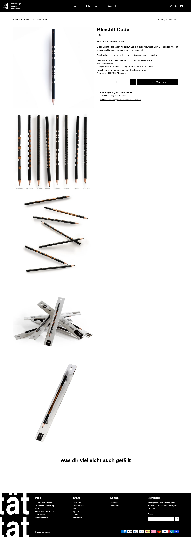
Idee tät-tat (77, 508)
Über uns (92, 6)
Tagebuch (76, 514)
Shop (73, 6)
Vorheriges (162, 19)
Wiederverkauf (41, 517)
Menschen (77, 517)
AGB (37, 508)
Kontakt (112, 6)
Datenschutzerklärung (44, 505)
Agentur (75, 511)
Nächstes (173, 19)
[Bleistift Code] (53, 67)
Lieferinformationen (43, 503)
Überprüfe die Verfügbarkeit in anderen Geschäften (120, 100)
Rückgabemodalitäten (44, 511)
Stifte (28, 20)
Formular (114, 503)
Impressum (40, 514)
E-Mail (151, 514)
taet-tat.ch (45, 532)
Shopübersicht (78, 505)
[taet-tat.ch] (18, 6)
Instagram (114, 505)
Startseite (17, 20)
